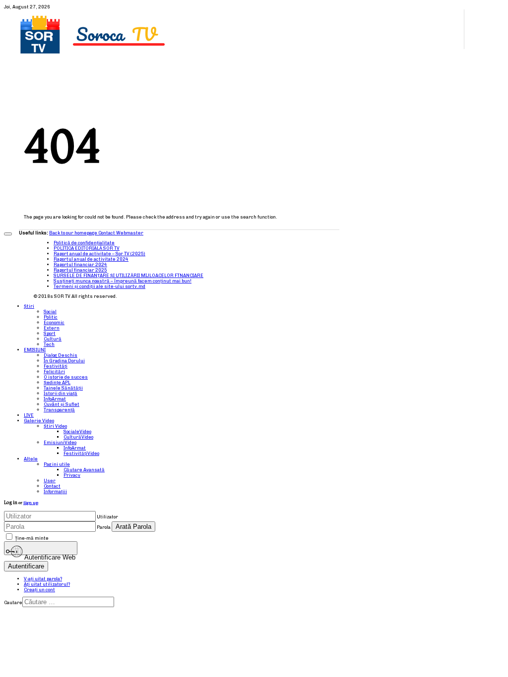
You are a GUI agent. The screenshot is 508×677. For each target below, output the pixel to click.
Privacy (72, 475)
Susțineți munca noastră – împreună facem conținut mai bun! (122, 280)
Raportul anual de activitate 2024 (91, 259)
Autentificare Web (49, 554)
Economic (54, 322)
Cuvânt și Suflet (61, 404)
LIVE (29, 415)
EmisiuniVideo (60, 442)
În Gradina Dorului (64, 360)
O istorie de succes (66, 377)
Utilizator (107, 516)
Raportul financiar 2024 (80, 264)
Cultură (53, 338)
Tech (49, 344)
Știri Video (55, 426)
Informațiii (55, 491)
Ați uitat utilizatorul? (47, 584)
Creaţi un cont (39, 589)
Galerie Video (39, 420)
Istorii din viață (60, 393)
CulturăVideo (78, 437)
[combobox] (68, 602)
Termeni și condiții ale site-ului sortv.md (99, 286)
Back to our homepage (73, 232)
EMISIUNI (35, 349)
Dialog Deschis (60, 355)
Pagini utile (57, 464)
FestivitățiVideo (81, 453)
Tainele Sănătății (63, 388)
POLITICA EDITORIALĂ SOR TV (87, 248)
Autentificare (26, 566)
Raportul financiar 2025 (80, 270)
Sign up (30, 503)
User (50, 480)
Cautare (13, 602)
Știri (29, 306)
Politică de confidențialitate (84, 242)
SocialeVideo (77, 431)
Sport (50, 333)
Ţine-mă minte (32, 538)
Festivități (55, 366)
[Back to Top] (8, 233)
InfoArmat (55, 398)
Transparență (59, 409)
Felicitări (54, 371)
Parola (104, 527)
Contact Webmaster (120, 232)
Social (50, 311)
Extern (52, 328)
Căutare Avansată (84, 469)
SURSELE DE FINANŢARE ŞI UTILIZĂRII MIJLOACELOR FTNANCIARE (128, 275)
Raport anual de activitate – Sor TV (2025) (99, 253)
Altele (31, 458)
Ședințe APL (57, 382)
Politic (51, 317)
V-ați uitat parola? (43, 578)
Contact (52, 486)
